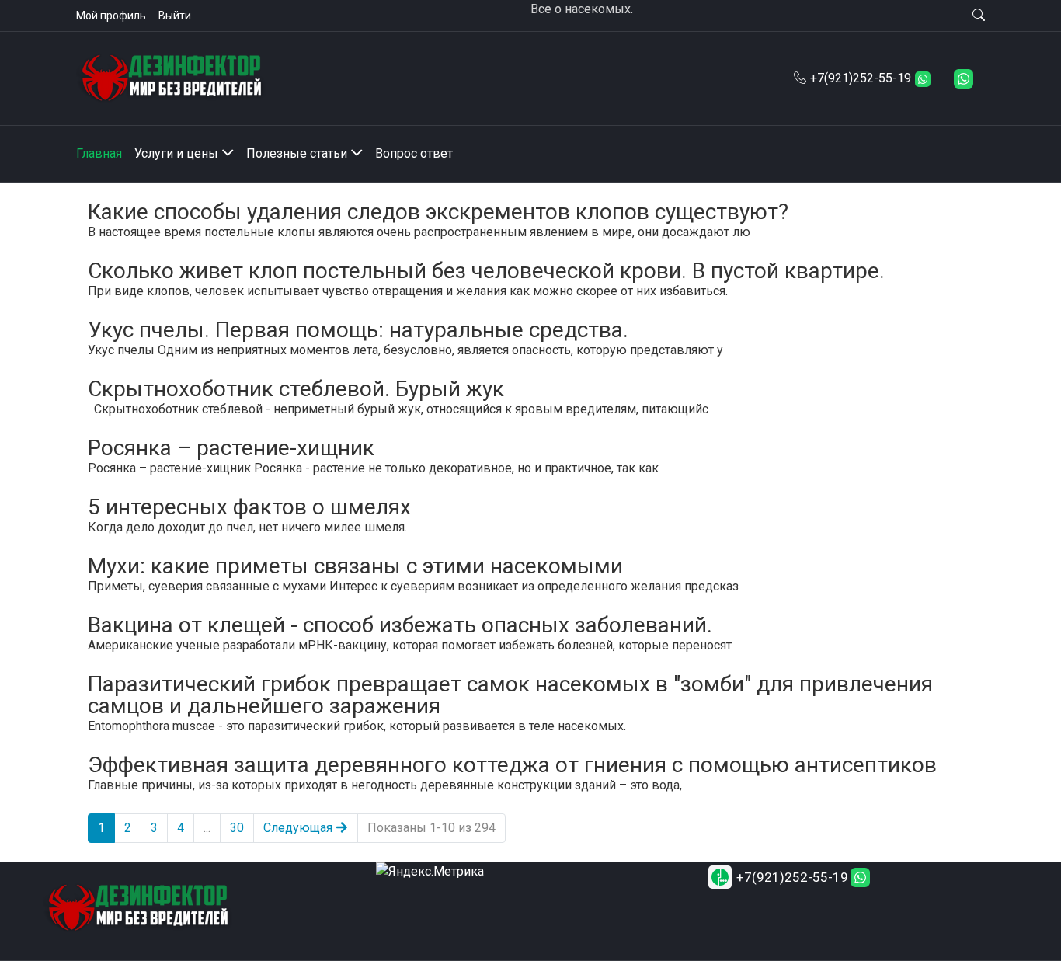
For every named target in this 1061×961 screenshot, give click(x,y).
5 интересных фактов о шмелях (249, 507)
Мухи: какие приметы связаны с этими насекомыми (355, 566)
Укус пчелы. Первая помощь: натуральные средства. (358, 330)
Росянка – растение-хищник (231, 448)
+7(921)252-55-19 (860, 78)
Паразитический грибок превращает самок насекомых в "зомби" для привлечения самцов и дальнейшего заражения (510, 695)
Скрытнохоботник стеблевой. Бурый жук (296, 389)
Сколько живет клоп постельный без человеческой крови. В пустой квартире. (486, 271)
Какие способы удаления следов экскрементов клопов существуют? (438, 212)
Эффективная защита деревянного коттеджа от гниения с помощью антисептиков (512, 765)
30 (237, 827)
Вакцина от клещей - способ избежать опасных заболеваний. (400, 625)
